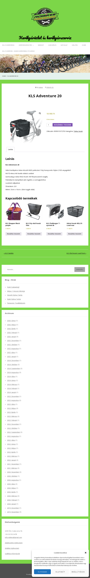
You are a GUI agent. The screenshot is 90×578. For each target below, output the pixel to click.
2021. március (12, 468)
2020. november (13, 472)
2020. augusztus (13, 480)
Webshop (41, 45)
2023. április (11, 412)
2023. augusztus (13, 400)
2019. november (13, 512)
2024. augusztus (13, 372)
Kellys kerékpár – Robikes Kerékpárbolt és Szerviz (18, 51)
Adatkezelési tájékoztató (13, 543)
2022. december (13, 424)
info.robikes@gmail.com (13, 537)
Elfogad (42, 572)
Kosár (84, 45)
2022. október (12, 428)
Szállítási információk (12, 554)
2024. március (12, 384)
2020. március (12, 496)
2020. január (11, 504)
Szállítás (75, 45)
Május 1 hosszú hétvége (16, 291)
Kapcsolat (64, 45)
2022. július (11, 440)
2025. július (11, 352)
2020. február (12, 500)
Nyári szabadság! (13, 287)
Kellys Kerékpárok (8, 45)
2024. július (11, 376)
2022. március (12, 456)
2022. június (11, 444)
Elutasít (60, 572)
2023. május (11, 408)
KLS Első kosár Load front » (76, 253)
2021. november (13, 464)
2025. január (11, 356)
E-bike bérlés (52, 45)
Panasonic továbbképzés (16, 303)
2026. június (11, 321)
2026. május (11, 325)
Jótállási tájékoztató (12, 548)
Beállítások (78, 572)
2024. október (12, 364)
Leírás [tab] (10, 149)
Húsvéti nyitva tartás (14, 295)
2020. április (11, 492)
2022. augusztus (13, 436)
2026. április (11, 329)
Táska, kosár (78, 131)
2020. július (11, 484)
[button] (86, 553)
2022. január (11, 460)
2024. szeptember (13, 368)
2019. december (13, 508)
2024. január (11, 392)
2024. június (11, 380)
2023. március (12, 416)
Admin (41, 87)
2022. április (11, 452)
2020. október (12, 476)
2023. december (13, 396)
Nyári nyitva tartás (14, 299)
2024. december (13, 360)
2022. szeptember (13, 432)
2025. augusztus (13, 348)
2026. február (12, 332)
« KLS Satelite (9, 253)
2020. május (11, 488)
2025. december (13, 340)
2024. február (12, 388)
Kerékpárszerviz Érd (25, 45)
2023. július (11, 404)
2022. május (11, 448)
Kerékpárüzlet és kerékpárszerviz (45, 37)
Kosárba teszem (62, 125)
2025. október (12, 345)
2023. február (12, 420)
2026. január (11, 337)
